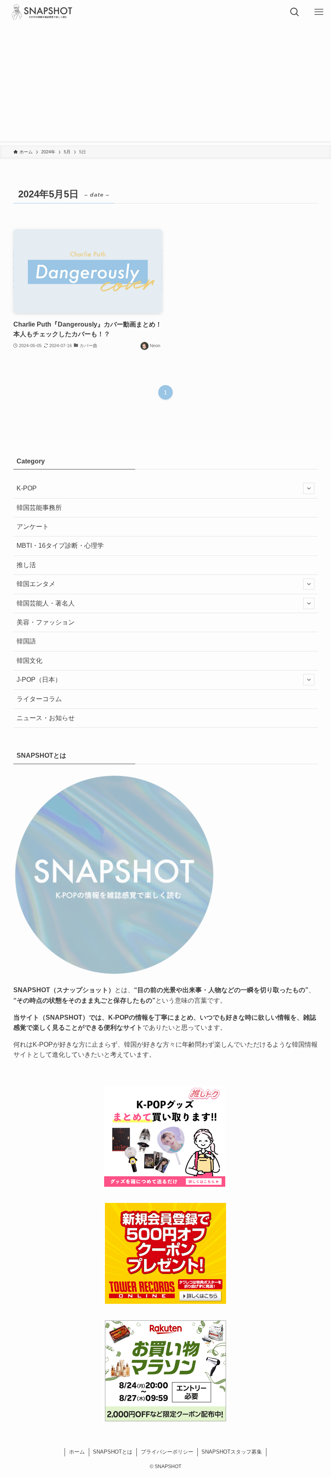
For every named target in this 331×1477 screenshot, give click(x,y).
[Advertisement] (165, 84)
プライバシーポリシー (167, 1452)
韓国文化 (29, 660)
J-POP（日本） (39, 679)
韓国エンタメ (36, 583)
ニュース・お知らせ (46, 717)
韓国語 (26, 641)
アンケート (33, 526)
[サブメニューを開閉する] (308, 488)
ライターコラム (39, 699)
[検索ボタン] (295, 12)
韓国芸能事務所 (39, 507)
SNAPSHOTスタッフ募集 (231, 1452)
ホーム (77, 1452)
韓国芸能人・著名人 (46, 603)
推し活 (26, 564)
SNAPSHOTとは (112, 1452)
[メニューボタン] (319, 12)
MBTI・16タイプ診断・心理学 (60, 545)
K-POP (27, 488)
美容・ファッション (46, 622)
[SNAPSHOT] (42, 12)
